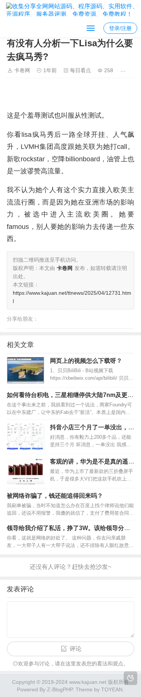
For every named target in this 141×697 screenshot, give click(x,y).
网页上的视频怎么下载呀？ (86, 361)
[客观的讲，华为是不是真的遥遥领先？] (25, 471)
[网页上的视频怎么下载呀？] (25, 370)
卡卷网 (22, 70)
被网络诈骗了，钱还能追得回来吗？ (55, 495)
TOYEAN (112, 689)
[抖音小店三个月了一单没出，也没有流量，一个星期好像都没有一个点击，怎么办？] (25, 437)
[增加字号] (124, 70)
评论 (76, 648)
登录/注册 (120, 28)
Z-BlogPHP (60, 689)
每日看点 (80, 70)
